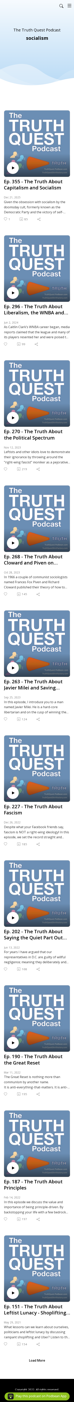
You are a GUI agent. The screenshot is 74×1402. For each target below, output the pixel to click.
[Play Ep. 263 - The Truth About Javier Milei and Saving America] (13, 668)
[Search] (61, 6)
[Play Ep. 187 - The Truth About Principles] (13, 1168)
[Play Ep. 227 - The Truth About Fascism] (13, 793)
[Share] (39, 219)
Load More (37, 1360)
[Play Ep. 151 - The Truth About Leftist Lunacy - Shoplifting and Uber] (13, 1293)
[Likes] (6, 344)
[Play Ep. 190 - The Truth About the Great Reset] (13, 1043)
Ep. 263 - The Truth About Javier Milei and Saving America (33, 684)
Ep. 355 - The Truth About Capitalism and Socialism (33, 184)
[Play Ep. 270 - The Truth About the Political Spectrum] (13, 418)
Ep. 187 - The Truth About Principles (33, 1184)
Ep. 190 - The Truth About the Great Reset (33, 1059)
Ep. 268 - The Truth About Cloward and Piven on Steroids (33, 559)
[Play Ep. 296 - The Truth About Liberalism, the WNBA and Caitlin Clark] (13, 293)
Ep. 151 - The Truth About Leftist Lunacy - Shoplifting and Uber (35, 1309)
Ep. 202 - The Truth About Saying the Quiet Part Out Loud (33, 934)
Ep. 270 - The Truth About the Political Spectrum (33, 434)
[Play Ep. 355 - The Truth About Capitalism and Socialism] (13, 168)
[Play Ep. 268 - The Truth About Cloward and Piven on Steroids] (13, 543)
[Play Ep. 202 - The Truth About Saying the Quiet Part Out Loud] (13, 918)
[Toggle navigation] (69, 5)
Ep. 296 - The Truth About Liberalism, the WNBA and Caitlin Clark (34, 309)
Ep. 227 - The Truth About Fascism (33, 809)
